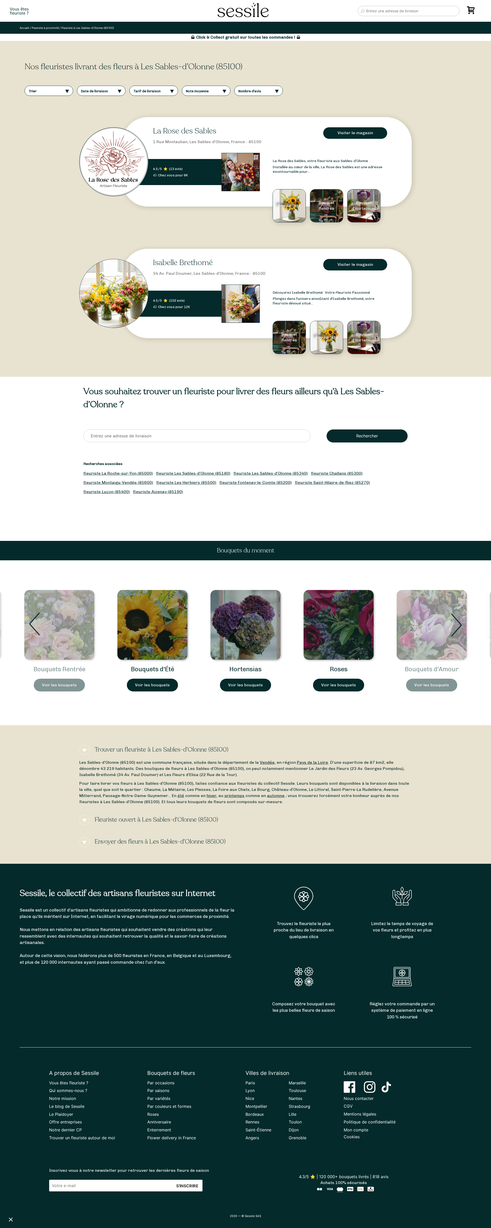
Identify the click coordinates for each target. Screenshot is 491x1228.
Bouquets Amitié (431, 669)
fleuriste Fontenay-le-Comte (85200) (255, 482)
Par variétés (158, 1098)
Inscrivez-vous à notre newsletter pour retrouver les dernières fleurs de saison (129, 1170)
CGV (348, 1106)
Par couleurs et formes (169, 1106)
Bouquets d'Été (59, 669)
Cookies (352, 1136)
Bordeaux (255, 1114)
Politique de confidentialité (370, 1121)
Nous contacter (359, 1098)
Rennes (252, 1121)
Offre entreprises (65, 1121)
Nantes (295, 1098)
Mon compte (356, 1129)
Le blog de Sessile (66, 1106)
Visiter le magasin (355, 132)
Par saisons (158, 1090)
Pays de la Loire (312, 762)
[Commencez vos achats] (472, 12)
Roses (245, 669)
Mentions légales (360, 1114)
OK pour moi (95, 1202)
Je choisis (59, 1202)
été (180, 795)
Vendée (267, 762)
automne (276, 795)
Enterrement (159, 1129)
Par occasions (160, 1082)
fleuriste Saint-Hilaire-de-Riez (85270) (332, 482)
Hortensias (152, 669)
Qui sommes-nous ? (68, 1090)
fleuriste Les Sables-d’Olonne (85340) (270, 473)
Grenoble (297, 1137)
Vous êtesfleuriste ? (19, 11)
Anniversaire (159, 1121)
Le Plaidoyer (61, 1114)
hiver (211, 795)
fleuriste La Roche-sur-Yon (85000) (118, 473)
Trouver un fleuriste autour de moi (82, 1137)
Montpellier (256, 1106)
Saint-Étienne (258, 1129)
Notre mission (62, 1098)
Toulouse (297, 1090)
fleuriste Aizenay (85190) (158, 491)
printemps (234, 795)
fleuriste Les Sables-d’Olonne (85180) (193, 473)
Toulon (295, 1121)
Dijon (294, 1129)
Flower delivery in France (171, 1137)
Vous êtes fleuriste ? (68, 1082)
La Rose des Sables (184, 131)
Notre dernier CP (65, 1129)
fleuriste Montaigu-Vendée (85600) (118, 482)
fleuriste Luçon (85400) (106, 491)
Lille (292, 1114)
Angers (252, 1137)
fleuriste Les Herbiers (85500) (186, 482)
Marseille (297, 1082)
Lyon (250, 1090)
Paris (250, 1082)
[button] (11, 1219)
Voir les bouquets (59, 685)
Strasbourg (299, 1106)
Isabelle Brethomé (183, 262)
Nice (250, 1098)
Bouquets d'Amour (338, 669)
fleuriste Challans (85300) (337, 473)
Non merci (23, 1202)
